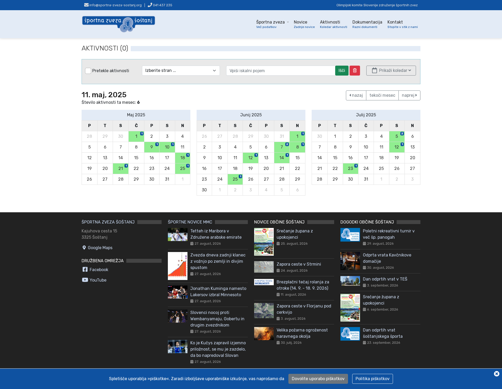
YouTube (97, 280)
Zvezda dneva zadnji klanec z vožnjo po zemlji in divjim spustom (218, 261)
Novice (304, 24)
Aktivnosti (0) (105, 48)
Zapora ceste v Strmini (299, 264)
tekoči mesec (382, 95)
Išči (342, 70)
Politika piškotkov (373, 378)
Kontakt (402, 24)
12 (252, 156)
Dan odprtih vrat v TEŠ (385, 279)
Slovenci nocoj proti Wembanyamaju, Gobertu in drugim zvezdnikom (217, 319)
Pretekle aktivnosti (110, 70)
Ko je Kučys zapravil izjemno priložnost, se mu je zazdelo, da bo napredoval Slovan (218, 349)
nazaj (357, 95)
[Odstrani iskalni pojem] (355, 71)
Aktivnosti (333, 24)
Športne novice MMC (190, 222)
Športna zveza (270, 24)
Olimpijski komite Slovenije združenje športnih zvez (377, 5)
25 (184, 167)
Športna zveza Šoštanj (108, 222)
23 (352, 167)
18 (184, 156)
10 (169, 146)
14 (283, 156)
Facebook (98, 269)
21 (122, 167)
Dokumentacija (367, 24)
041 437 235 (162, 5)
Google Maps (99, 247)
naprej (408, 95)
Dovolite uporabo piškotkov (318, 378)
